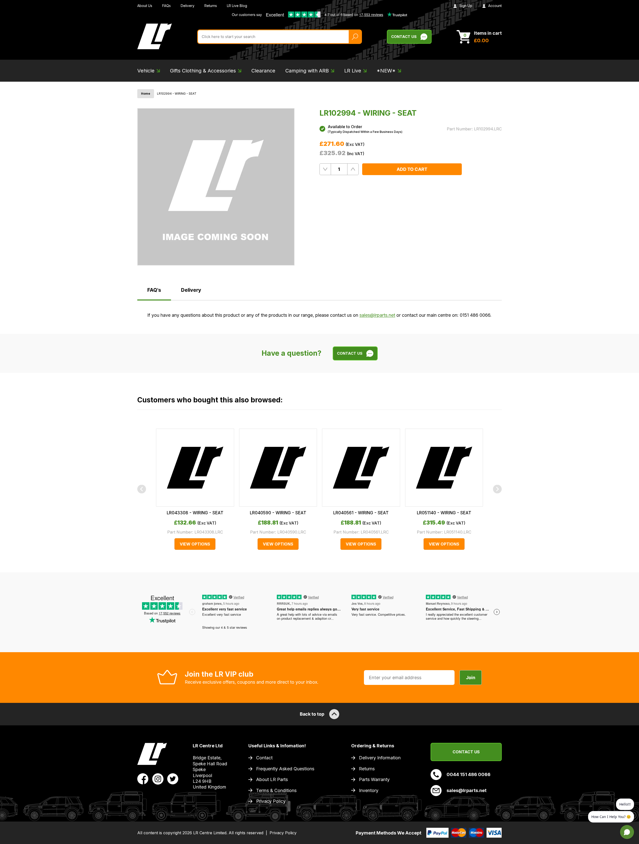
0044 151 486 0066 (468, 774)
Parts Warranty (374, 779)
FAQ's (154, 290)
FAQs (166, 5)
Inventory (368, 790)
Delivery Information (380, 757)
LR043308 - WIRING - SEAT (195, 512)
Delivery (187, 5)
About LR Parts (272, 779)
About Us (144, 5)
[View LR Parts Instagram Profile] (157, 778)
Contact (264, 757)
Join (470, 677)
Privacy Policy (271, 801)
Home (145, 93)
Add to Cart (412, 169)
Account (495, 5)
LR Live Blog (237, 5)
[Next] (497, 489)
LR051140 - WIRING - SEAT (444, 512)
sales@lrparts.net (377, 315)
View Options (195, 544)
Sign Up (465, 5)
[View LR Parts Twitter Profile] (172, 778)
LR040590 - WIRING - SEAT (278, 512)
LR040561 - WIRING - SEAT (361, 512)
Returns (210, 5)
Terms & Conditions (276, 790)
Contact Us (404, 36)
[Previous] (141, 489)
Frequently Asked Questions (285, 768)
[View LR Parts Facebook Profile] (143, 778)
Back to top (312, 714)
